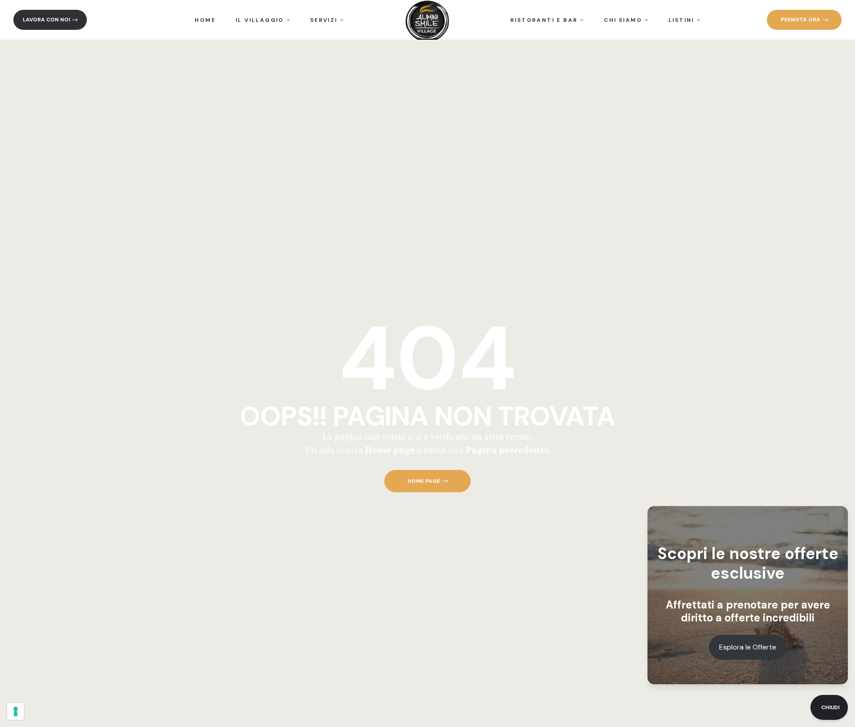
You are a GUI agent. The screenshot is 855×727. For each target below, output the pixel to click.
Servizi (324, 20)
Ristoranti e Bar (544, 20)
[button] (50, 20)
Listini (681, 20)
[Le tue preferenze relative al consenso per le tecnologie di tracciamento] (15, 711)
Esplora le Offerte (747, 647)
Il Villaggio (260, 20)
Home (205, 20)
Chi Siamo (623, 20)
